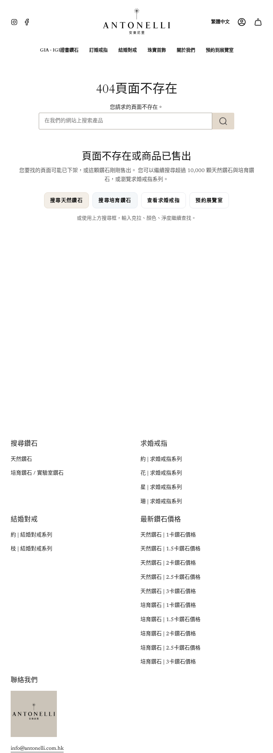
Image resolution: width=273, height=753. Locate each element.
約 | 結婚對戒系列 (31, 535)
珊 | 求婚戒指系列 (161, 501)
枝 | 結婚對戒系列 (31, 549)
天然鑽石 (21, 459)
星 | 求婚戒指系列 (161, 487)
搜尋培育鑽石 (114, 200)
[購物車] (258, 22)
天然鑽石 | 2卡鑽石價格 (168, 563)
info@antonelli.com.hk (37, 748)
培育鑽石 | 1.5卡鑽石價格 (170, 620)
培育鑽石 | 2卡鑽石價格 (168, 634)
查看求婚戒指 (163, 200)
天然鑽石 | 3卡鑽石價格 (168, 591)
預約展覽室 (209, 200)
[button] (59, 50)
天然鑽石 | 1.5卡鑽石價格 (170, 549)
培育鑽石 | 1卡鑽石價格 (168, 605)
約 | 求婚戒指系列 (161, 459)
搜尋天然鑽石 (66, 200)
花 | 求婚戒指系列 (161, 473)
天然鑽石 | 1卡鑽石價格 (168, 535)
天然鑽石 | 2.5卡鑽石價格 (170, 577)
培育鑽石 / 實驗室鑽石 (37, 473)
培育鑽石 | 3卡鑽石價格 (168, 662)
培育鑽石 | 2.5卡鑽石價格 (170, 648)
